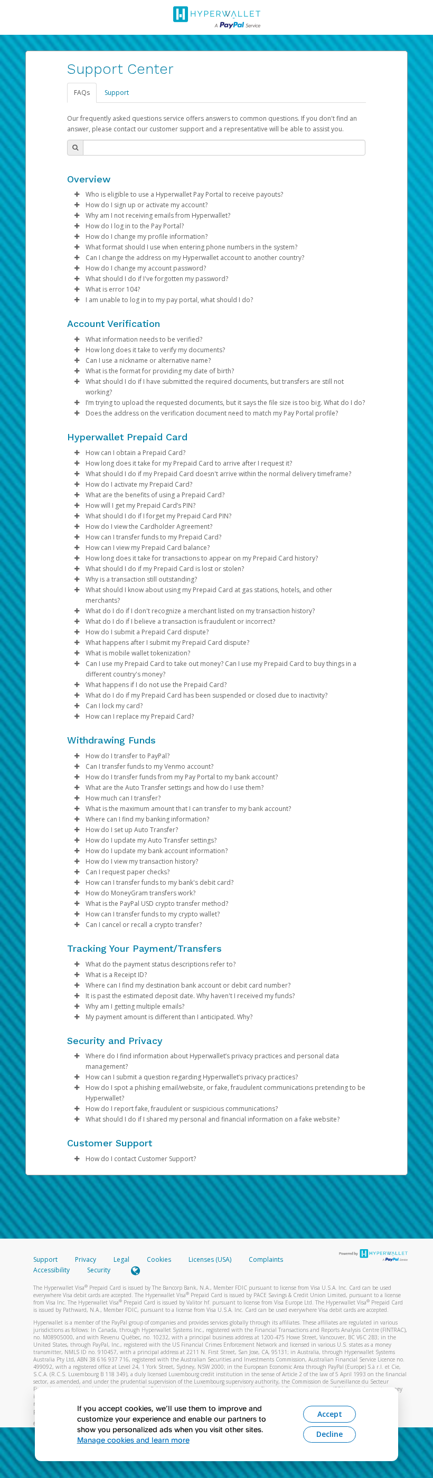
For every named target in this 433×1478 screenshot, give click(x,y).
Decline (329, 1434)
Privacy (85, 1259)
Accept (329, 1414)
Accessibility (51, 1270)
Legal (121, 1259)
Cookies (159, 1259)
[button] (76, 194)
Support (117, 92)
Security (98, 1270)
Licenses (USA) (211, 1259)
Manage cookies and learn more (133, 1439)
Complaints (266, 1259)
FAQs (82, 92)
